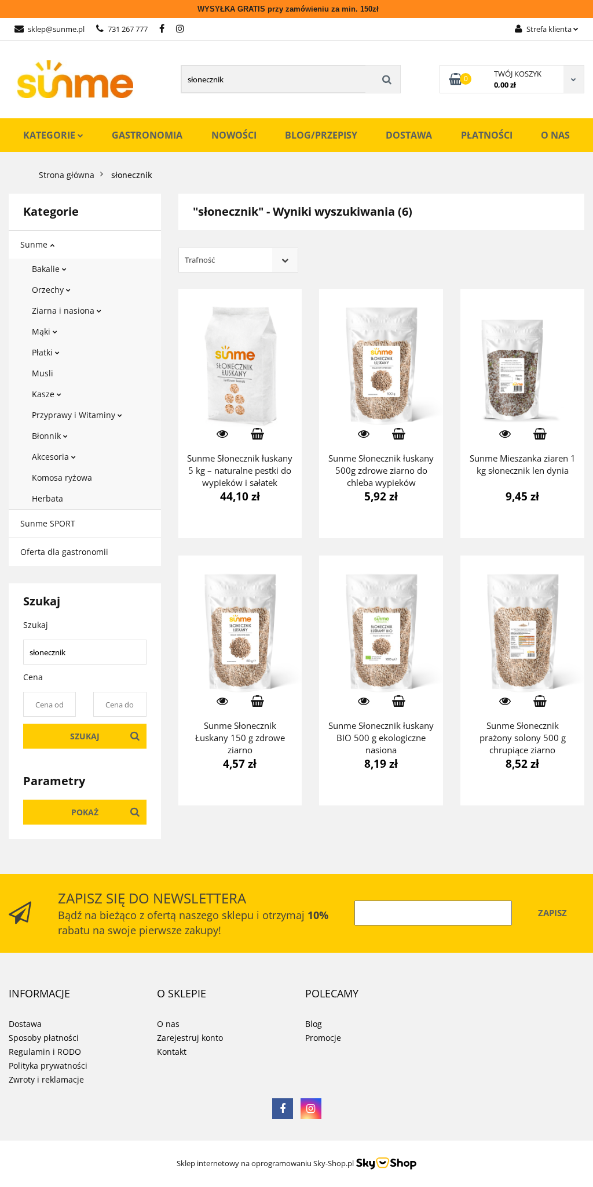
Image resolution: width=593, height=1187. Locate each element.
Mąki (42, 331)
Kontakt (171, 1051)
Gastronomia (147, 135)
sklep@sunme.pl (56, 29)
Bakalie (47, 268)
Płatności (487, 135)
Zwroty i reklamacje (46, 1079)
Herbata (47, 498)
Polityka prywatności (48, 1065)
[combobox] (238, 260)
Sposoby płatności (44, 1037)
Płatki (43, 352)
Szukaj (85, 736)
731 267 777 (128, 29)
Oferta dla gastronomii (64, 551)
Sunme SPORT (47, 523)
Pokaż (84, 812)
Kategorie (50, 135)
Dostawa (409, 135)
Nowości (234, 135)
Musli (42, 373)
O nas (555, 135)
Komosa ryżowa (62, 477)
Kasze (44, 394)
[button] (39, 994)
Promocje (323, 1037)
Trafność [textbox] (200, 260)
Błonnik (47, 435)
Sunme (35, 244)
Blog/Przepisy (321, 135)
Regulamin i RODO (45, 1051)
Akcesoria (51, 456)
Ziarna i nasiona (64, 310)
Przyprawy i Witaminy (75, 414)
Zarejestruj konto (190, 1037)
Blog (313, 1023)
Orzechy (49, 289)
